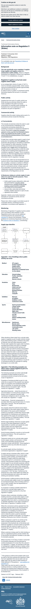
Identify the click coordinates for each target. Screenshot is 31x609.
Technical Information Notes (13, 40)
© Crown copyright (20, 606)
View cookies (15, 28)
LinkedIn (8, 580)
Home (2, 40)
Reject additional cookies (15, 24)
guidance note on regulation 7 (11, 220)
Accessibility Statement (19, 586)
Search (28, 33)
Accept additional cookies (15, 20)
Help (2, 586)
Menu (27, 36)
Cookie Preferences (6, 588)
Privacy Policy (8, 586)
